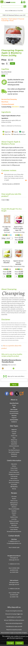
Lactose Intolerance (14, 446)
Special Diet (14, 443)
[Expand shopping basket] (24, 2)
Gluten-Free (14, 435)
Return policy (14, 478)
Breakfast (14, 511)
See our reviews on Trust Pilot (14, 10)
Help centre (14, 464)
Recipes (14, 405)
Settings (19, 643)
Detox (14, 515)
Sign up (14, 384)
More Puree (4, 102)
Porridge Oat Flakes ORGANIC (6, 228)
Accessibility (14, 484)
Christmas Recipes (14, 527)
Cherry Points (14, 468)
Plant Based (14, 441)
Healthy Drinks (14, 517)
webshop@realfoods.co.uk (14, 543)
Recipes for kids (14, 523)
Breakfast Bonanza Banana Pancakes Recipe (11, 361)
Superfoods (14, 456)
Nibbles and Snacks (14, 521)
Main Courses (14, 500)
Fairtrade (14, 431)
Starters (14, 498)
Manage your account (14, 474)
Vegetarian (14, 429)
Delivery (14, 466)
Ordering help (14, 476)
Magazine (14, 417)
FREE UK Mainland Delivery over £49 (14, 15)
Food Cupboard (13, 18)
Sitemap (14, 488)
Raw (14, 448)
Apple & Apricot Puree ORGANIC (18, 262)
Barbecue (14, 506)
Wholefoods (14, 454)
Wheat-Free (14, 439)
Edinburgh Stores (14, 411)
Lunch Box (14, 519)
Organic (14, 433)
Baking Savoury (14, 502)
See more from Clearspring (9, 99)
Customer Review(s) (7, 104)
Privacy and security (14, 480)
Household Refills (14, 413)
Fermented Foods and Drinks (14, 531)
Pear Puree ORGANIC (6, 261)
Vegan (14, 437)
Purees (12, 20)
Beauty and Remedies (14, 508)
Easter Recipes (14, 529)
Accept (10, 643)
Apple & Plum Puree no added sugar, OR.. (18, 228)
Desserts (14, 513)
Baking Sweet (14, 504)
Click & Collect (14, 470)
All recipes (14, 496)
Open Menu (2, 2)
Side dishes (14, 525)
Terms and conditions (14, 482)
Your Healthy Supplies (14, 452)
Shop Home (4, 18)
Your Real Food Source (14, 450)
